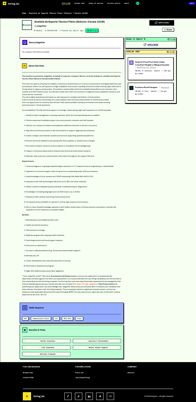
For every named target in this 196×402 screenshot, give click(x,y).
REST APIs (67, 318)
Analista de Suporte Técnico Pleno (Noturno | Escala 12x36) (58, 13)
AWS (25, 318)
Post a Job (66, 3)
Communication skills (41, 318)
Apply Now (163, 23)
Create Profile (28, 377)
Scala (79, 318)
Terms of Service (96, 3)
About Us (130, 373)
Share (169, 29)
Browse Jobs (79, 3)
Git (56, 318)
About (126, 3)
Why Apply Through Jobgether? (85, 284)
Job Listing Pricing (82, 377)
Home (24, 13)
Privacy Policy (113, 3)
